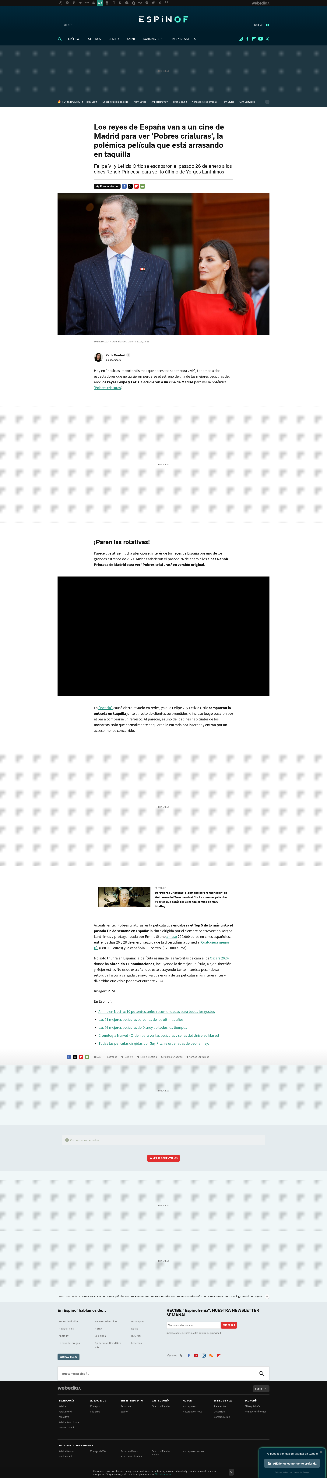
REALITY (113, 39)
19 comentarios (109, 186)
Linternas (136, 1343)
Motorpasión (189, 1406)
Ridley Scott (91, 101)
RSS (211, 1355)
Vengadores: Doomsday (204, 101)
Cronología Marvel (239, 1296)
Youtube (260, 39)
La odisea (100, 1335)
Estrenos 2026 (142, 1296)
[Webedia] (69, 1387)
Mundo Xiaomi (66, 1427)
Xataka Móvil (65, 1411)
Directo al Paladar (161, 1406)
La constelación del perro (115, 101)
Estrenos (112, 1057)
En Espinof (160, 888)
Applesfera (64, 1417)
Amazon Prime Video (106, 1321)
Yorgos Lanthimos (199, 1057)
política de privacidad (210, 1333)
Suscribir (229, 1325)
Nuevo (258, 25)
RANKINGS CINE (153, 39)
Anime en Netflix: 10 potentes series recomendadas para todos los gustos (156, 1011)
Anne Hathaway (160, 101)
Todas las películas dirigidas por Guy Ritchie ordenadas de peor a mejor (154, 1043)
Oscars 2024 (219, 958)
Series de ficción (68, 1321)
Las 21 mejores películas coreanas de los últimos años (140, 1019)
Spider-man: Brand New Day (108, 1344)
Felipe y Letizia (148, 1057)
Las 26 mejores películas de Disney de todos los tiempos (142, 1027)
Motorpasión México (193, 1451)
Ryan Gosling (180, 101)
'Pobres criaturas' (107, 387)
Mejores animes (216, 1296)
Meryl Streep (140, 101)
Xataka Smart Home (69, 1422)
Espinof (163, 19)
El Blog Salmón (253, 1406)
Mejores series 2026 (91, 1296)
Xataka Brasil (65, 1456)
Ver (165, 1158)
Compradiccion (222, 1417)
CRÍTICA (73, 39)
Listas (134, 1328)
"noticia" (105, 707)
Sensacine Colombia (131, 1456)
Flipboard (254, 39)
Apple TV (64, 1335)
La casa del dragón (69, 1343)
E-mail (142, 186)
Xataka (62, 1406)
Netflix (98, 1328)
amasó (171, 936)
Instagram (240, 39)
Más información (163, 1474)
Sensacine (126, 1406)
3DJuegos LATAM (98, 1451)
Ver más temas (68, 1356)
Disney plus (137, 1321)
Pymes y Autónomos (255, 1411)
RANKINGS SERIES (184, 39)
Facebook (247, 39)
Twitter (267, 39)
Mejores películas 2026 (118, 1296)
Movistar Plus (66, 1328)
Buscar (261, 1373)
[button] (117, 355)
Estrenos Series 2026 (165, 1296)
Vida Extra (95, 1411)
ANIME (131, 39)
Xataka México (66, 1451)
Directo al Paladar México (161, 1453)
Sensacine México (130, 1451)
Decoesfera (219, 1411)
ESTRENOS (93, 39)
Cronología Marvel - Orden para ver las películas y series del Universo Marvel (158, 1035)
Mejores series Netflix (191, 1296)
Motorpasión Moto (192, 1411)
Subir (258, 1388)
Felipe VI (128, 1057)
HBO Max (136, 1335)
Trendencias (220, 1406)
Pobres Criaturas (173, 1057)
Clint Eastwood (247, 101)
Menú (68, 25)
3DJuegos (95, 1406)
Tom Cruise (228, 101)
